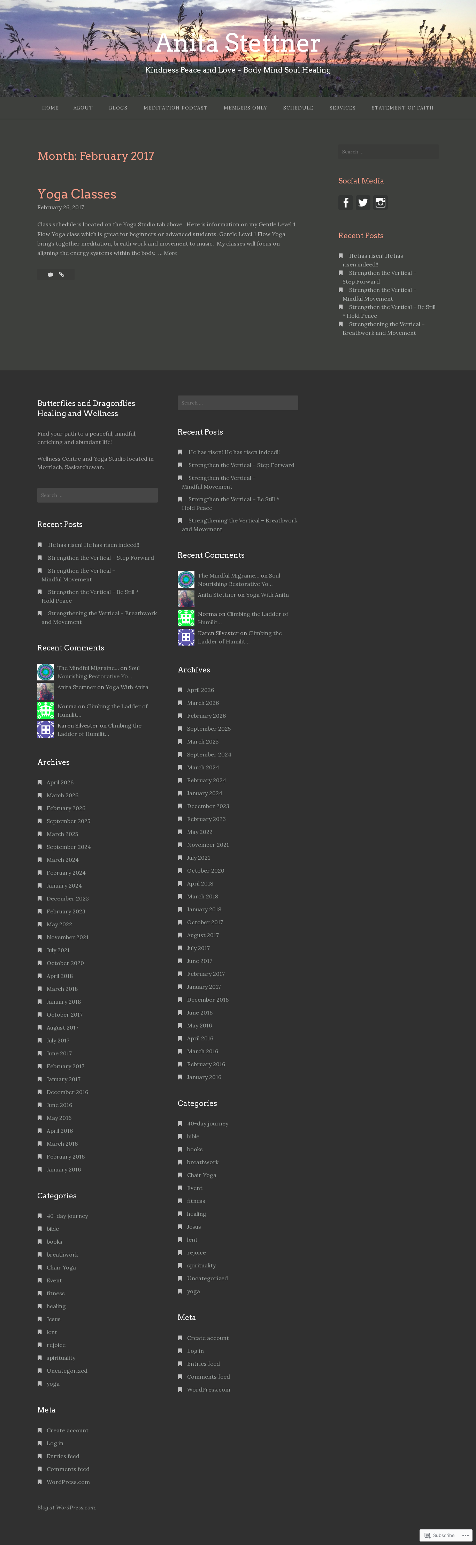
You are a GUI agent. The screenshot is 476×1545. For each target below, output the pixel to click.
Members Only (245, 108)
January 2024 (64, 885)
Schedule (298, 108)
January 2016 (64, 1169)
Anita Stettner (238, 43)
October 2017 (65, 1014)
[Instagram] (380, 202)
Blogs (118, 108)
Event (54, 1280)
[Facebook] (345, 202)
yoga (53, 1383)
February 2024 (66, 872)
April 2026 (60, 782)
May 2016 (59, 1117)
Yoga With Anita (127, 687)
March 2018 (62, 988)
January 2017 (63, 1079)
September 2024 (69, 846)
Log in (55, 1443)
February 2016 (66, 1156)
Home (50, 108)
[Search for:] (388, 151)
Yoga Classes (76, 194)
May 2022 (59, 924)
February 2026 (66, 808)
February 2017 (65, 1066)
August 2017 (62, 1027)
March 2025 (62, 833)
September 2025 (68, 820)
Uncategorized (67, 1370)
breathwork (62, 1254)
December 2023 (68, 898)
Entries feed (63, 1456)
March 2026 (62, 795)
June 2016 (59, 1104)
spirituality (61, 1357)
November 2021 (68, 937)
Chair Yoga (61, 1267)
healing (56, 1306)
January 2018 (64, 1001)
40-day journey (67, 1215)
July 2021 (58, 950)
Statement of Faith (403, 108)
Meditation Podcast (176, 108)
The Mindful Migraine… (88, 667)
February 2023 (66, 911)
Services (343, 108)
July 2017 (58, 1040)
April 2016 (60, 1130)
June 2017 (59, 1053)
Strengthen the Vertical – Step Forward (101, 557)
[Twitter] (363, 202)
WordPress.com (68, 1481)
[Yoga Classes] (61, 274)
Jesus (54, 1319)
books (54, 1241)
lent (52, 1331)
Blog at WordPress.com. (67, 1507)
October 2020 (65, 962)
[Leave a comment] (51, 274)
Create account (68, 1430)
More (170, 253)
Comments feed (68, 1468)
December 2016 (67, 1091)
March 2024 (63, 859)
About (83, 108)
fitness (56, 1293)
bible (53, 1228)
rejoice (56, 1344)
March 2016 (62, 1143)
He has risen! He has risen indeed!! (93, 544)
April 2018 (60, 975)
